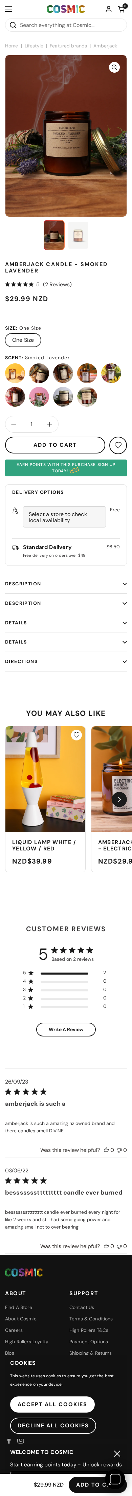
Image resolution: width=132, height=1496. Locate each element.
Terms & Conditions (91, 1319)
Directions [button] (21, 661)
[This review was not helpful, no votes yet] (119, 1150)
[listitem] (15, 373)
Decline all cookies (53, 1425)
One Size (23, 339)
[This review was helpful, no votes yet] (106, 1150)
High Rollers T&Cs (88, 1330)
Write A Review (66, 1029)
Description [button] (23, 584)
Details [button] (16, 623)
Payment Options (88, 1342)
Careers (14, 1330)
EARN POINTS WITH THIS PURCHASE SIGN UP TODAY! (66, 468)
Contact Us (81, 1307)
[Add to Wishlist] (76, 735)
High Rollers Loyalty (26, 1342)
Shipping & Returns (90, 1353)
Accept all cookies (52, 1404)
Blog (10, 1353)
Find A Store (18, 1307)
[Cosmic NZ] (66, 9)
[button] (121, 9)
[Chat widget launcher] (115, 1479)
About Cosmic (21, 1319)
